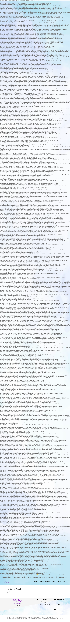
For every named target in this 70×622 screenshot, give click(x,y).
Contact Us (64, 581)
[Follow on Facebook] (15, 605)
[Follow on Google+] (20, 605)
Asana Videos (47, 581)
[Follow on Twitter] (17, 605)
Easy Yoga (41, 581)
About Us (35, 581)
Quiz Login (59, 581)
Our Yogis (53, 581)
